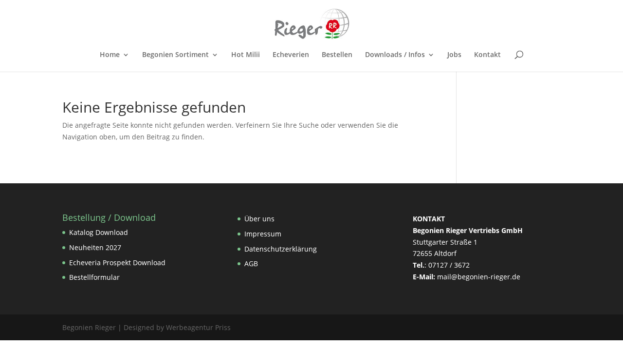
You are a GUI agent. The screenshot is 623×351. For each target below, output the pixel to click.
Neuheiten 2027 (95, 247)
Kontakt (487, 55)
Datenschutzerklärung (280, 249)
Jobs (454, 55)
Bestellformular (94, 277)
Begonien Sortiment (175, 55)
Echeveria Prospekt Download (117, 262)
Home (110, 55)
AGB (251, 263)
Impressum (262, 233)
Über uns (259, 218)
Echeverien (291, 55)
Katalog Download (98, 232)
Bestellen (337, 55)
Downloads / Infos (395, 55)
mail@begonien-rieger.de (478, 276)
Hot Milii (245, 55)
